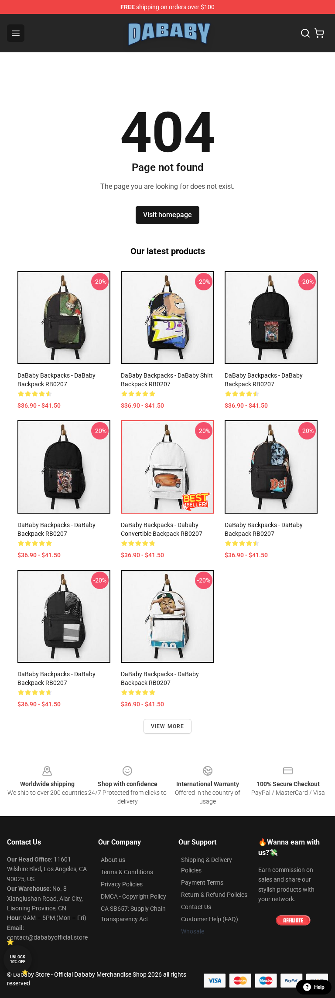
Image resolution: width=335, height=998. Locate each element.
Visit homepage (167, 215)
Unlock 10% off (17, 959)
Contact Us (196, 906)
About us (113, 859)
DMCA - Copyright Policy (133, 896)
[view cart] (319, 33)
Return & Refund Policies (214, 894)
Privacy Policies (122, 884)
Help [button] (319, 987)
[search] (305, 33)
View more (168, 726)
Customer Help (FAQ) (209, 919)
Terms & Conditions (127, 872)
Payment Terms (202, 882)
